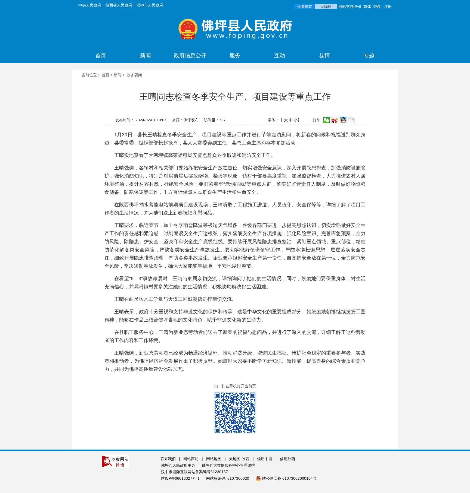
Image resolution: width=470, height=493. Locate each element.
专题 (369, 55)
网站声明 (191, 459)
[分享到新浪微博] (335, 120)
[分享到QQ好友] (343, 120)
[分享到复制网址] (351, 120)
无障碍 (326, 6)
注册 (388, 6)
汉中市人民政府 (150, 5)
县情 (324, 55)
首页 (100, 55)
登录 (377, 6)
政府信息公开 (190, 55)
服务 (235, 55)
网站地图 (213, 459)
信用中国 (265, 459)
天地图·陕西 (240, 459)
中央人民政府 (89, 5)
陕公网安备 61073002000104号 (289, 478)
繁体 (367, 6)
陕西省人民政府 (119, 5)
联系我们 (168, 459)
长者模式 (304, 6)
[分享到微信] (326, 120)
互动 (279, 55)
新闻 (145, 55)
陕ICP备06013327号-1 (181, 478)
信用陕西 (287, 459)
